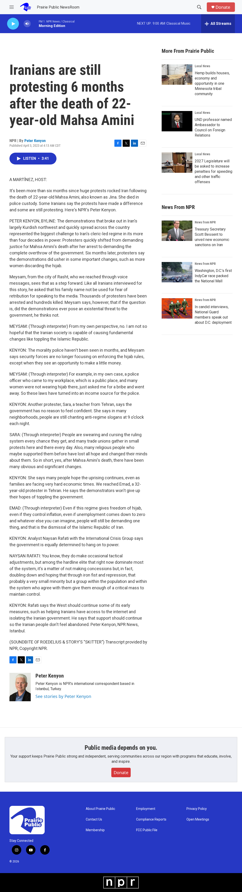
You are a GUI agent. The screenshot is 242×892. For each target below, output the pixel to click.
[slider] (34, 23)
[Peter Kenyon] (20, 687)
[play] (13, 24)
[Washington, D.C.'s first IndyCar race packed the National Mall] (177, 272)
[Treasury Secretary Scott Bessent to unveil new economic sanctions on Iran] (177, 231)
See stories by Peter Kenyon (63, 696)
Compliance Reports (151, 819)
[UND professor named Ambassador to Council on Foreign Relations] (177, 121)
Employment (145, 809)
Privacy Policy (196, 809)
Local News (202, 66)
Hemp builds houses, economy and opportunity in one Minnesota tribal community (212, 83)
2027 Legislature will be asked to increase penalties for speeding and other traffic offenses (213, 171)
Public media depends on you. (121, 747)
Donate (223, 7)
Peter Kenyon (35, 140)
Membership (95, 830)
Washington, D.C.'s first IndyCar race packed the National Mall (213, 275)
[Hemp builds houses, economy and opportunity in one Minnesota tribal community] (177, 74)
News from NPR (205, 222)
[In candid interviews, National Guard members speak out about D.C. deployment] (177, 308)
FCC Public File (146, 830)
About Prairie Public (100, 809)
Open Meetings (197, 819)
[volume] (27, 23)
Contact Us (94, 819)
